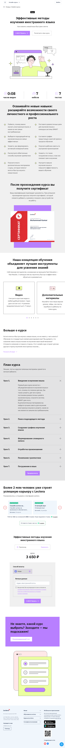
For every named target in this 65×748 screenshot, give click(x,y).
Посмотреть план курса (42, 33)
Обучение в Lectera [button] (30, 714)
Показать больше (9, 352)
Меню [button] (25, 710)
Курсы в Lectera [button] (28, 718)
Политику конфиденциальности (27, 591)
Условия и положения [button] (30, 722)
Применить (44, 547)
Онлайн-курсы (13, 2)
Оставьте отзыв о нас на (29, 523)
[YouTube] (45, 744)
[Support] (62, 744)
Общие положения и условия (38, 589)
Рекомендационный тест (21, 639)
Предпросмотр (32, 473)
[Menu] (5, 2)
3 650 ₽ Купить (20, 33)
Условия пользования (23, 589)
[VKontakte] (48, 744)
